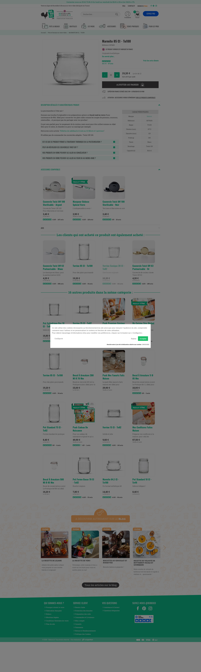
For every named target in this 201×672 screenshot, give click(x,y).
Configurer (59, 338)
